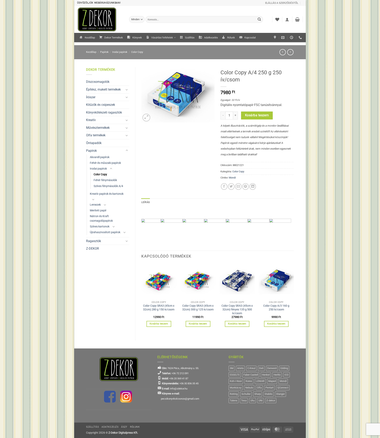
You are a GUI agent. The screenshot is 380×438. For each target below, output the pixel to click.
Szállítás (190, 37)
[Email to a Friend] (238, 186)
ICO (286, 374)
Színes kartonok (99, 226)
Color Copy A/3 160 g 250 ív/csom (276, 307)
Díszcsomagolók (97, 82)
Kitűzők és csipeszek (100, 105)
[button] (287, 19)
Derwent (272, 368)
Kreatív (91, 120)
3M (231, 368)
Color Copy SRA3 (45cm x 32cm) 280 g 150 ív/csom (158, 307)
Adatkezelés (211, 37)
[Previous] (141, 298)
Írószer (90, 97)
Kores (249, 381)
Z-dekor (270, 400)
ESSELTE (235, 374)
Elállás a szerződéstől (281, 2)
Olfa (259, 387)
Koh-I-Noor (236, 381)
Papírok (104, 52)
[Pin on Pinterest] (245, 186)
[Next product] (282, 52)
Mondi (232, 177)
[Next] (294, 298)
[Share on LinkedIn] (252, 186)
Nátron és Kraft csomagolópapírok (101, 218)
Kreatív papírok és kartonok (107, 194)
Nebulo (249, 387)
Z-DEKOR (92, 248)
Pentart (269, 387)
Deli (261, 368)
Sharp (257, 393)
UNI (260, 400)
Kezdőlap (90, 37)
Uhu (252, 400)
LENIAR (260, 381)
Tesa (244, 400)
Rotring (234, 393)
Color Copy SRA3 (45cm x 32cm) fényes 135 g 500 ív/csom (237, 309)
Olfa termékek (95, 135)
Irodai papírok (119, 52)
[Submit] (259, 19)
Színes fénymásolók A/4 (108, 186)
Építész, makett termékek (103, 89)
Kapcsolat (250, 37)
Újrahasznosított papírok (105, 232)
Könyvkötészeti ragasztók (104, 112)
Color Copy (137, 52)
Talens (233, 400)
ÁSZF (124, 427)
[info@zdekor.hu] (283, 37)
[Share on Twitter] (231, 186)
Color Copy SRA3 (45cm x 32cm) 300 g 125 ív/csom (198, 307)
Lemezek (95, 204)
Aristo (240, 368)
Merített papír (98, 210)
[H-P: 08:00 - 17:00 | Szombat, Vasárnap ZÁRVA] (292, 37)
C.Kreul (251, 368)
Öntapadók (94, 143)
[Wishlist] (277, 19)
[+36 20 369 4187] (301, 37)
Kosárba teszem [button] (159, 323)
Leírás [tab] (145, 202)
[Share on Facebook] (224, 186)
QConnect (282, 387)
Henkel (266, 374)
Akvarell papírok (99, 157)
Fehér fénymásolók (105, 180)
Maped (272, 381)
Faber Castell (250, 374)
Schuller (246, 393)
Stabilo (268, 393)
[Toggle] (126, 89)
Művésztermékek (98, 128)
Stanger (280, 393)
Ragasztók (93, 241)
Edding (284, 368)
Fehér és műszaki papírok (105, 163)
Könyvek (137, 37)
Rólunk (231, 37)
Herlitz (277, 374)
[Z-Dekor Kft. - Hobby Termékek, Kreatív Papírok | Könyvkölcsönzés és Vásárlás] (100, 19)
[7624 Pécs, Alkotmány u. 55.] (275, 37)
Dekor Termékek (113, 37)
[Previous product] (290, 52)
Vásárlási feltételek (162, 37)
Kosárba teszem (257, 115)
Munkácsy (235, 387)
